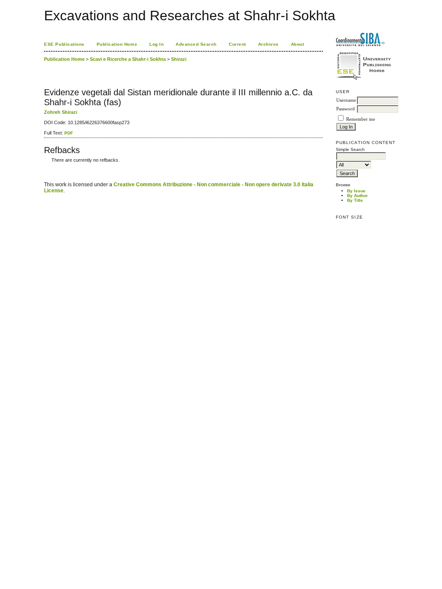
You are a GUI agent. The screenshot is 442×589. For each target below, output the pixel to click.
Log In (156, 44)
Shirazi (178, 59)
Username (346, 100)
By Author (357, 195)
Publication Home (117, 44)
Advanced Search (196, 44)
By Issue (356, 190)
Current (237, 44)
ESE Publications (64, 44)
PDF (68, 133)
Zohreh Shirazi (60, 112)
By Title (355, 200)
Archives (268, 44)
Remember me (360, 119)
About (297, 44)
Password (345, 109)
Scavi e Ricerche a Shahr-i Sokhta (128, 59)
